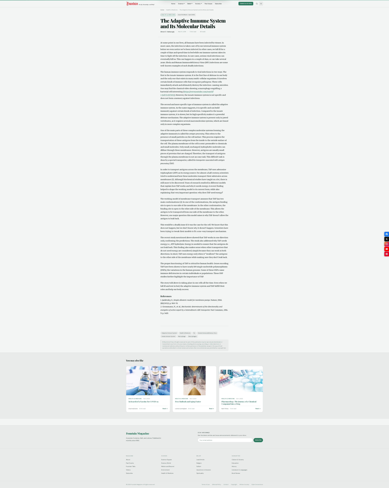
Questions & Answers (204, 470)
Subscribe (218, 4)
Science (180, 4)
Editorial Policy (216, 484)
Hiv (194, 333)
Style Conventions (257, 484)
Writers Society (244, 484)
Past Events (130, 463)
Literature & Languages (239, 470)
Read (164, 408)
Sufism (199, 466)
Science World (166, 463)
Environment (165, 470)
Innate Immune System (168, 336)
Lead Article (200, 460)
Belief (189, 4)
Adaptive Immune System (169, 333)
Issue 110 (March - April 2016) (186, 15)
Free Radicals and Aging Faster (188, 401)
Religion (199, 463)
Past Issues (208, 4)
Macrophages (192, 336)
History (234, 466)
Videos (128, 470)
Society (197, 4)
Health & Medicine (185, 333)
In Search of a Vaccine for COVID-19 (143, 401)
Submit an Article (246, 3)
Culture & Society (238, 460)
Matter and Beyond (167, 466)
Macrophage (182, 336)
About (128, 460)
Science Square (166, 460)
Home (173, 4)
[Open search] (257, 4)
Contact (226, 484)
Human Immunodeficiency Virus (207, 333)
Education (235, 463)
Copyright (234, 484)
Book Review (236, 473)
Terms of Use (206, 484)
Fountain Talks (130, 466)
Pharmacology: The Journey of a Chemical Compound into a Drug (238, 402)
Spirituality (200, 473)
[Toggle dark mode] (261, 4)
